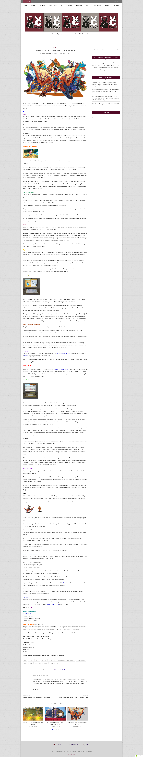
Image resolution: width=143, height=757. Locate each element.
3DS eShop (31, 660)
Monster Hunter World (53, 604)
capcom (44, 660)
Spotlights (79, 5)
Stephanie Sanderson (51, 53)
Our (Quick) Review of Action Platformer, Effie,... (55, 723)
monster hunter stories (41, 663)
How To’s (116, 5)
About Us (34, 5)
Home (25, 5)
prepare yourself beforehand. (77, 403)
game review (61, 660)
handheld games (81, 660)
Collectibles (97, 5)
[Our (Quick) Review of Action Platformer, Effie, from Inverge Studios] (55, 714)
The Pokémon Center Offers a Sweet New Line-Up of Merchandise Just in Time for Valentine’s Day (105, 98)
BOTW (26, 355)
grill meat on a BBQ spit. (61, 369)
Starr (93, 103)
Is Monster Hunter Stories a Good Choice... (77, 723)
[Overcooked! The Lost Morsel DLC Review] (33, 714)
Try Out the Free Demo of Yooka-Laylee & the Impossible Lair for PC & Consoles (105, 91)
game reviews (70, 660)
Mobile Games (53, 5)
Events (88, 5)
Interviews (69, 5)
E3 (61, 5)
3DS (25, 660)
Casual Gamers (27, 613)
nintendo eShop (54, 663)
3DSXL (37, 660)
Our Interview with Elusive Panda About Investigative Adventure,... (51, 1)
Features (43, 5)
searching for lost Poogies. (63, 353)
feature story (52, 660)
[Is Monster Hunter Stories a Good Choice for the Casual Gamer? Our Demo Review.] (77, 714)
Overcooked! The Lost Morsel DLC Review (33, 723)
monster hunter (28, 663)
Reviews (107, 5)
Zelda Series (66, 583)
